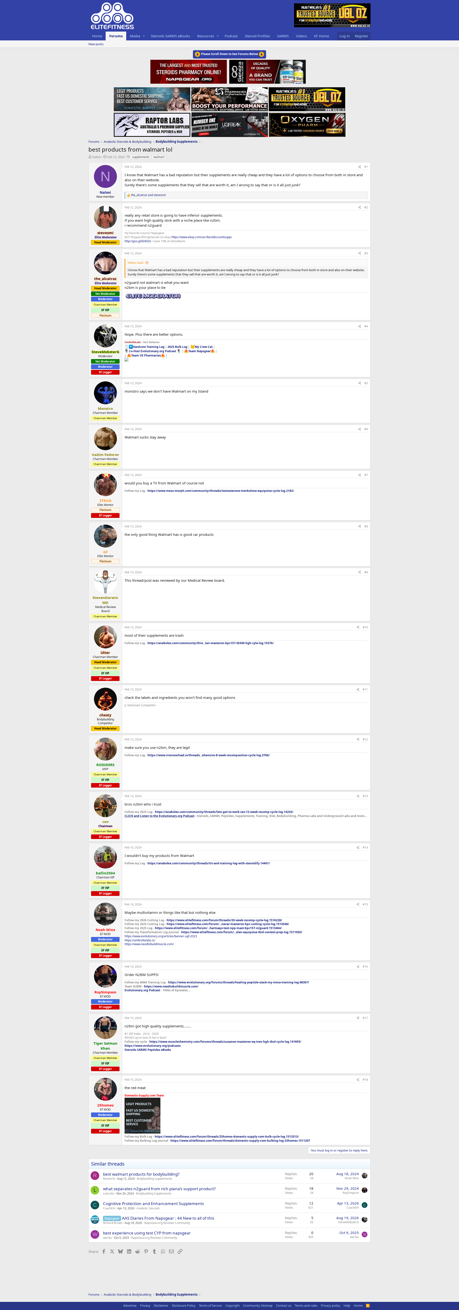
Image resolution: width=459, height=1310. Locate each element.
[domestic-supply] (152, 97)
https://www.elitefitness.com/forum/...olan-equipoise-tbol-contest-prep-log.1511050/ (241, 932)
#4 (366, 326)
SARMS (283, 35)
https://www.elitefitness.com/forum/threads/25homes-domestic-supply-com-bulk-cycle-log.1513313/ (227, 1137)
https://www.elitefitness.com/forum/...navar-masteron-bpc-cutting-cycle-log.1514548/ (228, 924)
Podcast (231, 35)
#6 (366, 429)
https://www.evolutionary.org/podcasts (153, 1046)
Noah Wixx (352, 1178)
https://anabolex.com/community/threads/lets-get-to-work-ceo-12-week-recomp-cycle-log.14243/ (224, 812)
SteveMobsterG (348, 1222)
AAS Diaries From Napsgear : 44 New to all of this (168, 1218)
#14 (365, 847)
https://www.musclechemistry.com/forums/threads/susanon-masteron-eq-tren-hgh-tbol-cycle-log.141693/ (225, 1042)
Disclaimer (161, 1305)
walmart (158, 157)
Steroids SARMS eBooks (170, 35)
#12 (365, 739)
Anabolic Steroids (148, 1208)
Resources (205, 35)
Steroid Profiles (257, 35)
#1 (366, 167)
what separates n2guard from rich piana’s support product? (159, 1188)
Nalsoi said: (136, 262)
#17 (365, 1018)
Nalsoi (96, 157)
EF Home (321, 35)
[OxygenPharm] (307, 123)
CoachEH (109, 1208)
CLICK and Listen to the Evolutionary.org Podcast (159, 816)
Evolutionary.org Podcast (142, 990)
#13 (365, 796)
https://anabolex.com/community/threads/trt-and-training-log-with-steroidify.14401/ (209, 863)
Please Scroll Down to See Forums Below (229, 54)
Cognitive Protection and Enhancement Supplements (153, 1203)
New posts (96, 44)
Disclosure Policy (184, 1305)
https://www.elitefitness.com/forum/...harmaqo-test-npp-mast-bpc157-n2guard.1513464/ (218, 928)
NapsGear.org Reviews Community (167, 1223)
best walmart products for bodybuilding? (141, 1174)
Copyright (232, 1305)
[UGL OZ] (307, 97)
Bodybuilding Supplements (154, 1179)
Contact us (283, 1305)
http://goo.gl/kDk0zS (138, 241)
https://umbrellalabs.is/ (140, 940)
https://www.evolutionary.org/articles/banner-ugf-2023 (161, 936)
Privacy (145, 1305)
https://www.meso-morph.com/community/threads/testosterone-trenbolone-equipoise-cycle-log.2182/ (221, 491)
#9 (366, 572)
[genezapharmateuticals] (267, 71)
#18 (365, 1080)
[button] (144, 36)
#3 (366, 253)
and (148, 195)
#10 (365, 627)
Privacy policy (330, 1305)
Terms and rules (306, 1305)
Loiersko (108, 1193)
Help (347, 1305)
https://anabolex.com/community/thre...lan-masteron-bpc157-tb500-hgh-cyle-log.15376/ (211, 643)
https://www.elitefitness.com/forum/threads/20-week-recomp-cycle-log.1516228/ (224, 920)
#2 (366, 207)
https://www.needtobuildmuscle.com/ (149, 944)
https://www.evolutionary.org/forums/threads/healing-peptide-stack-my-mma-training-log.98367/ (238, 982)
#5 (366, 383)
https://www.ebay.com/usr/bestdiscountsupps (201, 237)
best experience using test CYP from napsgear (147, 1233)
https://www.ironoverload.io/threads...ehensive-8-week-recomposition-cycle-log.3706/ (209, 755)
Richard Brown (112, 1223)
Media (135, 35)
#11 (365, 689)
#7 (366, 475)
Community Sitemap (258, 1305)
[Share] (359, 167)
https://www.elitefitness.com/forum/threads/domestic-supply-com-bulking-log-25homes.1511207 (240, 1141)
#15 (365, 904)
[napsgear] (189, 71)
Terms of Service (210, 1305)
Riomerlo (109, 1179)
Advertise (130, 1305)
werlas (107, 1238)
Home (97, 35)
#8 (366, 526)
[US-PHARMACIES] (229, 97)
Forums (116, 35)
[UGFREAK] (229, 123)
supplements (140, 157)
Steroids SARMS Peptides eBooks (148, 1050)
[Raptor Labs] (152, 123)
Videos (301, 35)
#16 (365, 967)
